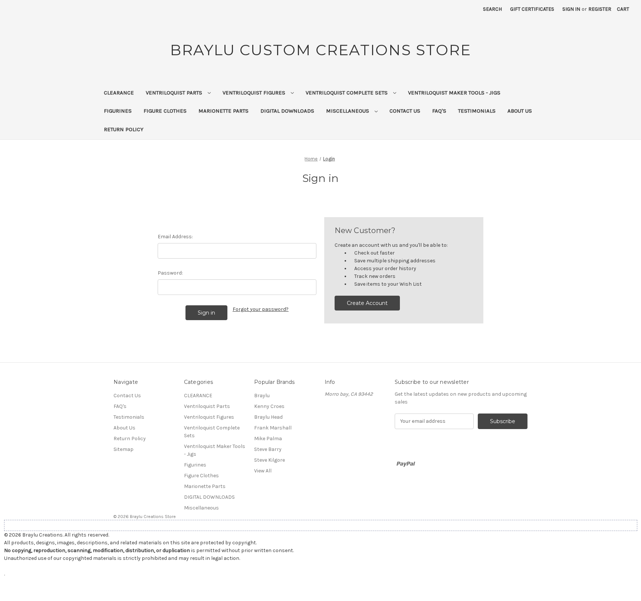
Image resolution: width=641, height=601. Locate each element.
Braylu (262, 395)
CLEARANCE (119, 92)
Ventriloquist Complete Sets (347, 92)
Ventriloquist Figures (255, 92)
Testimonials (477, 110)
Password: (170, 273)
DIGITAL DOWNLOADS (287, 110)
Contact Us (404, 110)
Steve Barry (268, 449)
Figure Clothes (165, 110)
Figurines (118, 110)
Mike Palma (268, 438)
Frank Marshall (273, 428)
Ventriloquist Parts (175, 92)
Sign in (571, 9)
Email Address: (175, 236)
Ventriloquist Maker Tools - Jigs (454, 92)
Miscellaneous (348, 110)
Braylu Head (268, 417)
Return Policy (124, 129)
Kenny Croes (269, 406)
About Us (519, 110)
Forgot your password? (261, 309)
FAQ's (439, 110)
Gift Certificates (532, 9)
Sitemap (124, 449)
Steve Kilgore (269, 460)
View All (263, 471)
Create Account (367, 303)
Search (492, 9)
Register (599, 9)
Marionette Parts (223, 110)
